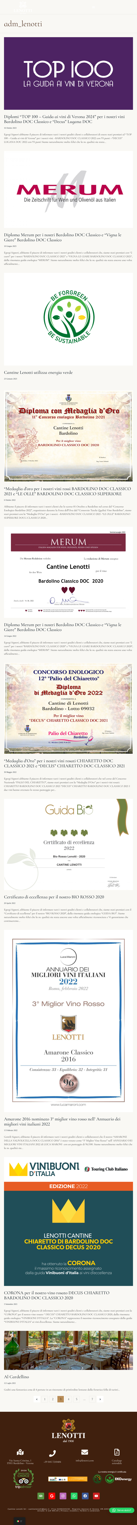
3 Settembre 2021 (10, 1304)
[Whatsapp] (74, 1496)
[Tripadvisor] (40, 1496)
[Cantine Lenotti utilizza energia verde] (68, 319)
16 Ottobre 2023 (10, 128)
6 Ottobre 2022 (10, 500)
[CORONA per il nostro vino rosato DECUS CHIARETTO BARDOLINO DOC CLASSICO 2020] (68, 1221)
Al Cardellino (16, 1376)
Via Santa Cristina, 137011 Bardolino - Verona (20, 1462)
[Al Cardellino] (68, 1350)
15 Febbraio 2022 (10, 1130)
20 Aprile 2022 (9, 903)
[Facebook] (85, 1496)
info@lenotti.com (85, 1460)
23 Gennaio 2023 (10, 379)
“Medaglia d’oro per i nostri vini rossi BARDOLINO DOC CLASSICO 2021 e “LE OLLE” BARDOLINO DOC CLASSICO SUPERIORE (67, 491)
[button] (93, 7)
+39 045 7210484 (52, 1461)
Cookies (74, 1511)
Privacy (64, 1511)
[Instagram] (63, 1496)
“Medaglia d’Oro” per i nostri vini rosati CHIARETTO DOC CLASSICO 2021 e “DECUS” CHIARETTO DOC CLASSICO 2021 (64, 763)
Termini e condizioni (90, 1511)
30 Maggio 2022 (10, 772)
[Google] (52, 1496)
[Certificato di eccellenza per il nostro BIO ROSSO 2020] (68, 844)
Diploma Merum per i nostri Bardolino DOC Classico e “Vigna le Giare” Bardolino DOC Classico (62, 237)
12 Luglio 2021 (10, 1383)
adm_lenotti (23, 23)
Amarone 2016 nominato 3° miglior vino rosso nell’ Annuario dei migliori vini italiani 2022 (62, 1122)
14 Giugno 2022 (10, 636)
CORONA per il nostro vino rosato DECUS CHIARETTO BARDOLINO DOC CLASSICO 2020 (56, 1295)
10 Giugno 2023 (10, 246)
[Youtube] (96, 1496)
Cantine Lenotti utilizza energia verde (38, 372)
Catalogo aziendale (117, 1462)
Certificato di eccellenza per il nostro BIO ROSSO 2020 (54, 896)
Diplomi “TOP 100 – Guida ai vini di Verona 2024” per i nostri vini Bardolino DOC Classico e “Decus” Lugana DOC (64, 119)
